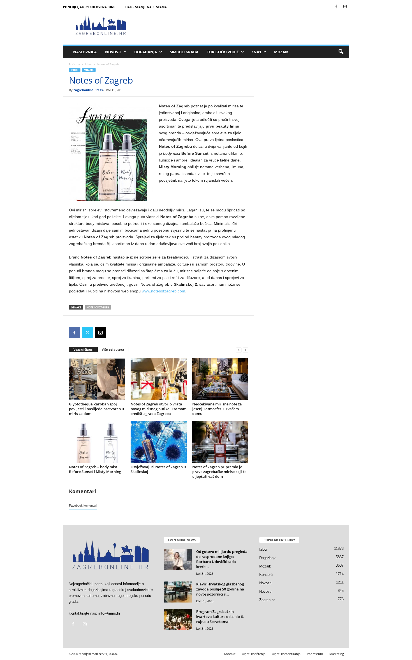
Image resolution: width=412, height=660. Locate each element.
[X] (87, 332)
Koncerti (266, 575)
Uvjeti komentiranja (286, 654)
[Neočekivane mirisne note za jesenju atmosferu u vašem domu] (220, 379)
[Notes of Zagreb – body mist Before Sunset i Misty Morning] (97, 442)
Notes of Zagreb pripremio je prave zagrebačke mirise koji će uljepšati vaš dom (219, 471)
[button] (341, 52)
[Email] (100, 332)
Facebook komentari (83, 505)
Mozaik (281, 51)
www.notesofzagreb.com (163, 291)
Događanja (145, 51)
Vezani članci (83, 349)
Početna (74, 64)
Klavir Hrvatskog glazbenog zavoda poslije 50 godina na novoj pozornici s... (220, 589)
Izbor (88, 64)
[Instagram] (345, 7)
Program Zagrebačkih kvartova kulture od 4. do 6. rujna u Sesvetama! (220, 616)
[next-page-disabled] (245, 350)
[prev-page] (239, 350)
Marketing (336, 654)
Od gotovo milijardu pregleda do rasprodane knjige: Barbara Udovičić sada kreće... (221, 559)
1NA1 (256, 51)
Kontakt (229, 654)
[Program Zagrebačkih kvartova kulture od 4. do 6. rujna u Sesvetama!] (178, 619)
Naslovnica (85, 51)
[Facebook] (336, 7)
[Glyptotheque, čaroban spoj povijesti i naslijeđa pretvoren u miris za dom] (97, 379)
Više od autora (113, 349)
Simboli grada (184, 51)
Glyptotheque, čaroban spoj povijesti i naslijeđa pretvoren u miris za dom (96, 408)
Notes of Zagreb (98, 307)
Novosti (113, 51)
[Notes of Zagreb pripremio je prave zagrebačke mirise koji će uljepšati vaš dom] (220, 442)
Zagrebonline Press (88, 90)
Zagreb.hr (267, 600)
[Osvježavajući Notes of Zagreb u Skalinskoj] (159, 442)
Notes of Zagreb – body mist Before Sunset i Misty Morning (95, 469)
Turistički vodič (223, 51)
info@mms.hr (109, 613)
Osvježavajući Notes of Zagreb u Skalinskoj (158, 469)
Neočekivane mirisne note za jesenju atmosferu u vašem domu (217, 408)
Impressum (315, 654)
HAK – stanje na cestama (146, 7)
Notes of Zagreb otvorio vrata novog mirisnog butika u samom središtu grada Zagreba (158, 408)
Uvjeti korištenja (253, 654)
